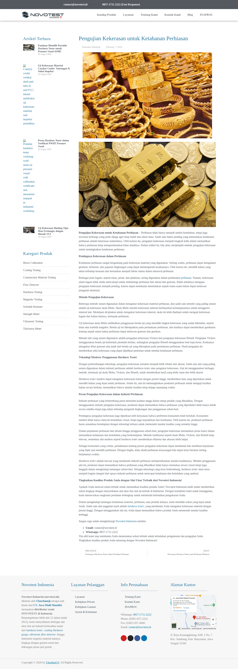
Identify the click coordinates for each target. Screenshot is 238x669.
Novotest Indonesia (126, 521)
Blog (190, 14)
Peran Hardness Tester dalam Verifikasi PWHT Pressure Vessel (53, 143)
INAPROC (206, 14)
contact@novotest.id (140, 627)
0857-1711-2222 (142, 614)
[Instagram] (130, 638)
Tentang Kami (149, 14)
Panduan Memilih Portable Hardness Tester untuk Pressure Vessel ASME (52, 48)
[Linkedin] (144, 638)
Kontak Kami (172, 14)
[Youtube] (124, 638)
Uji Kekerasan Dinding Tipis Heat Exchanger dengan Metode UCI (53, 231)
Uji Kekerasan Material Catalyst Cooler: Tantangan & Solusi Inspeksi (54, 68)
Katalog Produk (106, 14)
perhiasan (186, 277)
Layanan (128, 14)
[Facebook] (137, 638)
